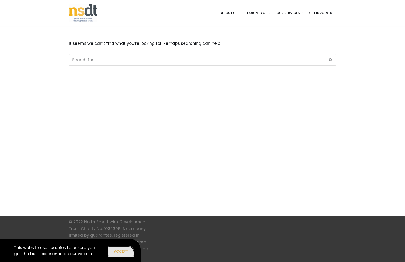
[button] (239, 13)
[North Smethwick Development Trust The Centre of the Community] (83, 13)
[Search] (331, 60)
